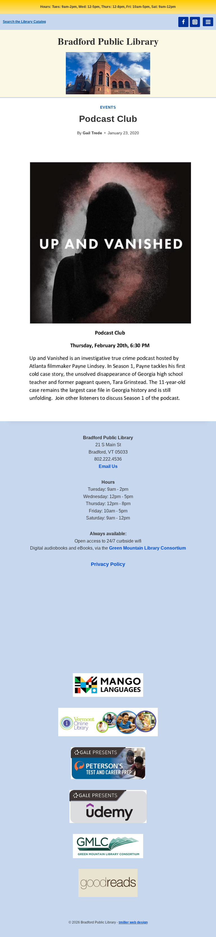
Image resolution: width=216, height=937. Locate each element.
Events (108, 108)
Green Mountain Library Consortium (147, 548)
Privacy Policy (108, 564)
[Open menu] (208, 21)
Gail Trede (92, 133)
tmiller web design (133, 922)
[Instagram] (195, 22)
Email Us (108, 466)
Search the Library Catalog (24, 22)
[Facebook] (183, 22)
